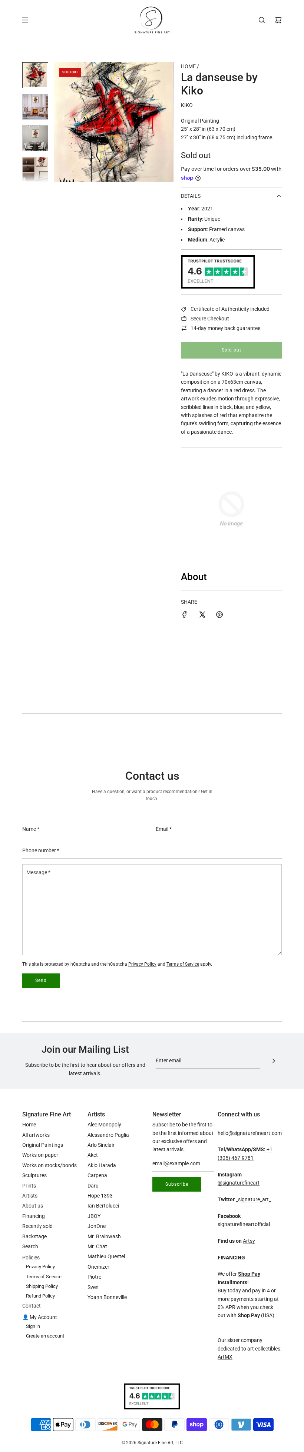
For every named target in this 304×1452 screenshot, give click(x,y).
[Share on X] (202, 615)
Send (41, 980)
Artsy (249, 1241)
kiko (187, 105)
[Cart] (278, 20)
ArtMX (225, 1357)
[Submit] (273, 1061)
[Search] (262, 20)
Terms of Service (182, 964)
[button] (63, 122)
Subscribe (176, 1184)
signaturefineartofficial (244, 1224)
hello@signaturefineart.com (250, 1133)
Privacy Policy (142, 964)
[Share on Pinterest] (219, 615)
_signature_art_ (253, 1199)
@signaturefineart (239, 1183)
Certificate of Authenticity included (230, 309)
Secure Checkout (210, 319)
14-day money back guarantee (225, 328)
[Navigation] (25, 20)
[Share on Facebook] (184, 615)
